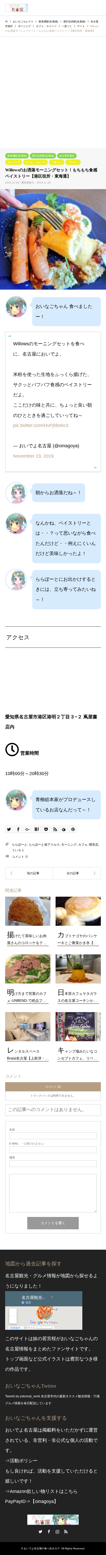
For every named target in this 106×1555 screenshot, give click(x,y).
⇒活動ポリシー (21, 1460)
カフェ (82, 844)
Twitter (40, 1531)
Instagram (57, 1531)
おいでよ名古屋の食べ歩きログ (42, 1548)
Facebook (49, 1531)
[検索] (86, 7)
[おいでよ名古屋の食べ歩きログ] (16, 8)
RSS (66, 1531)
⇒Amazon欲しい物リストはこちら (41, 1491)
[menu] (98, 7)
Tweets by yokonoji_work (22, 1396)
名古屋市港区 (67, 155)
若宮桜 (49, 1338)
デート (73, 162)
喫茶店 (93, 844)
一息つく (56, 162)
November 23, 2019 (33, 456)
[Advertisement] (53, 92)
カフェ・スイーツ (35, 162)
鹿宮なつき (81, 1358)
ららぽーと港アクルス (44, 844)
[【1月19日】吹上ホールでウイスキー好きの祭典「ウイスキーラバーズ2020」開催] (29, 873)
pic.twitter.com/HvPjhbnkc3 (40, 425)
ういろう (18, 850)
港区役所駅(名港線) (43, 155)
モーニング (13, 162)
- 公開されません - (27, 1143)
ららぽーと (19, 844)
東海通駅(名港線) (17, 155)
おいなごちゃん (77, 1338)
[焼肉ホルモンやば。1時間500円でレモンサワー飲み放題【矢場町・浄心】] (77, 873)
